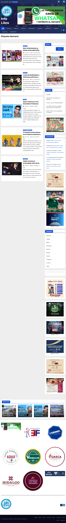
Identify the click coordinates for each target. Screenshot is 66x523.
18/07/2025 (27, 136)
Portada (48, 94)
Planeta (23, 28)
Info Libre (6, 511)
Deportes (31, 28)
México (16, 28)
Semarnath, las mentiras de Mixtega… (25, 410)
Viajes (47, 266)
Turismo (39, 28)
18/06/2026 (27, 79)
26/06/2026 (23, 413)
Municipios (13, 31)
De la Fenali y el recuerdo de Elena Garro (53, 166)
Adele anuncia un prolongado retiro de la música (31, 163)
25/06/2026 (55, 413)
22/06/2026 (27, 52)
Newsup (18, 518)
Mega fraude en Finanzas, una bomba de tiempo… (55, 152)
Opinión (56, 28)
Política (4, 31)
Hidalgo (9, 28)
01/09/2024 (27, 165)
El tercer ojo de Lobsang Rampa (54, 102)
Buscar (48, 44)
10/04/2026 (27, 106)
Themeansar (24, 518)
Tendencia (48, 28)
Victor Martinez (36, 52)
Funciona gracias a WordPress (7, 518)
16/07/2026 (7, 413)
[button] (61, 30)
